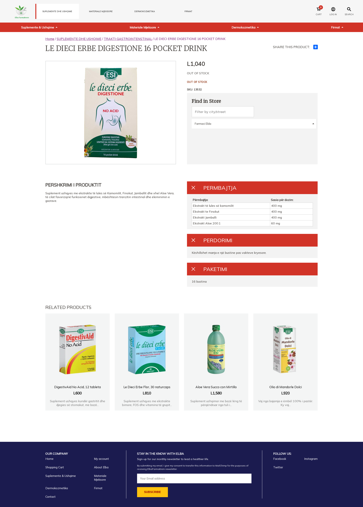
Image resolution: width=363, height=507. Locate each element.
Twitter (278, 467)
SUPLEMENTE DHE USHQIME (57, 11)
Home (49, 39)
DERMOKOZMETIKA (144, 11)
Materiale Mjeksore (143, 27)
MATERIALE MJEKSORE (101, 11)
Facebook (279, 459)
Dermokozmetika (243, 27)
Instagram (311, 459)
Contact (50, 496)
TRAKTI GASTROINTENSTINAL (128, 39)
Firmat (188, 11)
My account (101, 459)
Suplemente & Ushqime (37, 27)
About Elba (101, 467)
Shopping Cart (54, 467)
